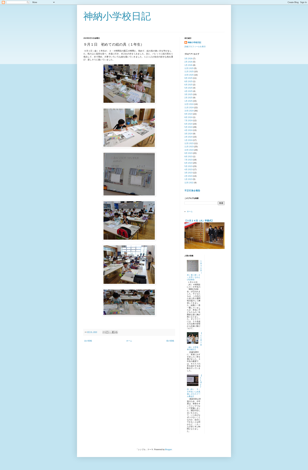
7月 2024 (188, 120)
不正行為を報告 (192, 190)
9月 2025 (188, 78)
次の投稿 (88, 341)
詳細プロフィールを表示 (195, 46)
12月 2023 (189, 143)
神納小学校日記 (117, 16)
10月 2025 (189, 75)
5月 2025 (188, 88)
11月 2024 (189, 107)
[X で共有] (110, 332)
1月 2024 (188, 140)
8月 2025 (188, 81)
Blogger (168, 449)
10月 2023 (189, 150)
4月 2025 (188, 91)
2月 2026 (188, 62)
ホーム (129, 341)
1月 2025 (188, 101)
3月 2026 (188, 58)
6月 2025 (188, 85)
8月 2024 (188, 117)
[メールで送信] (104, 332)
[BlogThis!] (107, 332)
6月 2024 (188, 124)
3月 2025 (188, 94)
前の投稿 (170, 341)
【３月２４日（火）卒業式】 (199, 220)
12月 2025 (189, 68)
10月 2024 (189, 111)
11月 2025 (189, 71)
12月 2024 (189, 104)
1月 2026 (188, 65)
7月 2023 (188, 160)
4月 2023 (188, 169)
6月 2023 (188, 163)
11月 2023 (189, 147)
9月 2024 (188, 114)
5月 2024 (188, 127)
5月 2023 (188, 166)
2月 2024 (188, 137)
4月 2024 (188, 130)
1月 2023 (188, 179)
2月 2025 (188, 98)
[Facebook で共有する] (113, 332)
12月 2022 (189, 183)
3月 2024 (188, 134)
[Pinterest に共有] (116, 332)
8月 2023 (188, 156)
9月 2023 (188, 153)
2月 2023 (188, 176)
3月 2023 (188, 173)
